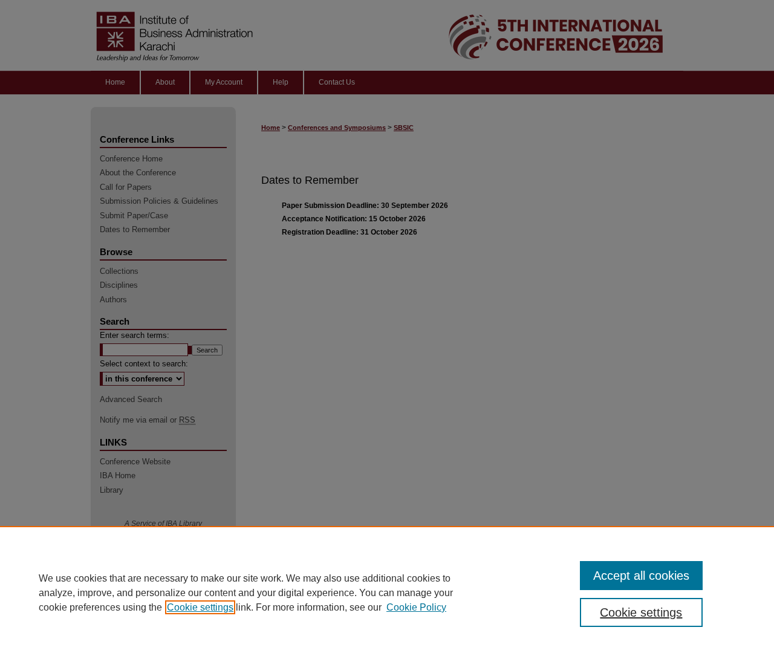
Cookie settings (200, 607)
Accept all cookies (641, 575)
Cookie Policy (416, 607)
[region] (387, 592)
